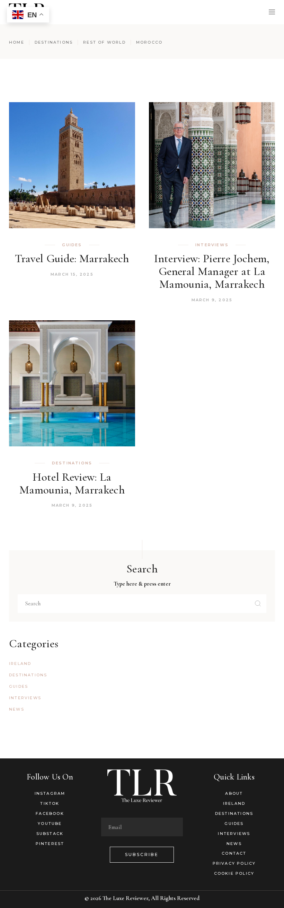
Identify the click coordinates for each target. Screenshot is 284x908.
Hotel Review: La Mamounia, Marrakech (72, 483)
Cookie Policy (234, 873)
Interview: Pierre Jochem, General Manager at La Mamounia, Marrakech (211, 271)
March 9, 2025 (212, 299)
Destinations (54, 42)
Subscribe (142, 854)
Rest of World (104, 42)
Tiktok (49, 803)
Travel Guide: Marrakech (72, 258)
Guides (72, 244)
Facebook (50, 813)
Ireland (20, 663)
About (234, 793)
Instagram (50, 793)
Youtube (50, 823)
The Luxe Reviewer (125, 898)
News (16, 709)
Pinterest (50, 843)
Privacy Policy (234, 863)
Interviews (212, 244)
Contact (234, 853)
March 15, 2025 (72, 274)
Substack (50, 833)
